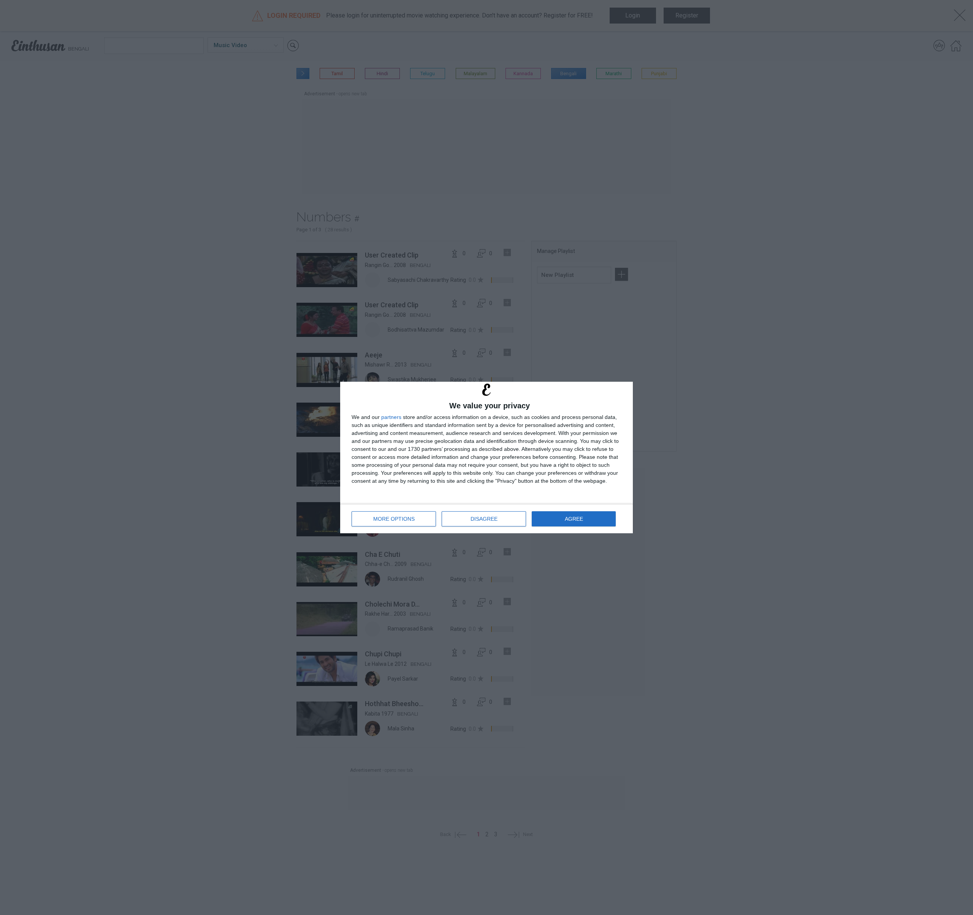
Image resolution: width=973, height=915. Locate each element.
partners (391, 417)
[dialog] (486, 457)
